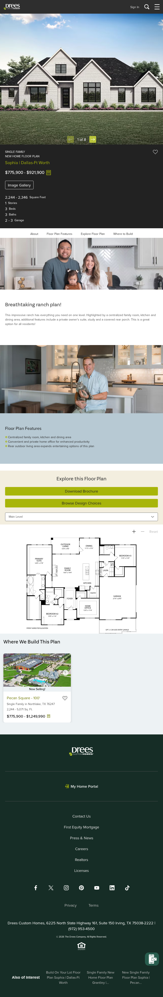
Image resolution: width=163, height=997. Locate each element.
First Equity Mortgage (81, 827)
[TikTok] (127, 887)
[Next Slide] (92, 139)
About (34, 234)
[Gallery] (81, 264)
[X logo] (50, 887)
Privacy (71, 905)
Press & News (81, 838)
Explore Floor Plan (93, 234)
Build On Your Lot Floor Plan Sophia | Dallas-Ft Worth (63, 977)
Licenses (81, 870)
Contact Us (81, 816)
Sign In (134, 7)
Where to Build (123, 234)
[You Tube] (96, 887)
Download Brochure (81, 491)
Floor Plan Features (59, 234)
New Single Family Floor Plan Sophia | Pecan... (136, 977)
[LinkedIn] (112, 887)
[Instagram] (66, 887)
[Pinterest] (81, 887)
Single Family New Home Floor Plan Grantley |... (100, 977)
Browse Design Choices (81, 503)
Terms (93, 905)
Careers (81, 848)
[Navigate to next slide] (65, 672)
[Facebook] (35, 887)
